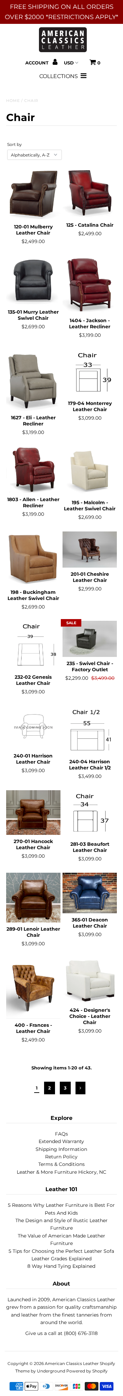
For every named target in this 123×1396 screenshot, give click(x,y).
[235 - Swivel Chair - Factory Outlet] (90, 639)
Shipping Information (61, 1149)
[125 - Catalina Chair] (90, 193)
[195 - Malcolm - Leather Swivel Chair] (90, 471)
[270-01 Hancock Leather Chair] (33, 812)
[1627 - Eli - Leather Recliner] (33, 380)
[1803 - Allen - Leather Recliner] (33, 470)
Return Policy (61, 1157)
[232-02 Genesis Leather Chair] (33, 646)
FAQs (61, 1134)
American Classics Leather (72, 1363)
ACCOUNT (37, 62)
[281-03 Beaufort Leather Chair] (90, 813)
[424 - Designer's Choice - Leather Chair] (90, 981)
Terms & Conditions (61, 1164)
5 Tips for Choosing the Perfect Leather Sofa (61, 1251)
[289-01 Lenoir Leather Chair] (33, 897)
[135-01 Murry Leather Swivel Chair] (33, 281)
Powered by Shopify (87, 1371)
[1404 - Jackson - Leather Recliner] (90, 285)
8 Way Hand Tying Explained (61, 1266)
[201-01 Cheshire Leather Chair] (90, 549)
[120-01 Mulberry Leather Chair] (33, 193)
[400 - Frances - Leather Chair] (33, 988)
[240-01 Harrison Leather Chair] (33, 727)
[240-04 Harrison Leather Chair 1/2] (90, 730)
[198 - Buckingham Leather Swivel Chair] (33, 558)
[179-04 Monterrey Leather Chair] (90, 373)
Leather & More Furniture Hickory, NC (61, 1172)
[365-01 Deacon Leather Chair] (90, 893)
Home (13, 100)
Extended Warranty (61, 1141)
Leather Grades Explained (61, 1259)
